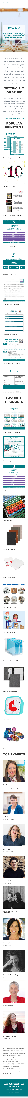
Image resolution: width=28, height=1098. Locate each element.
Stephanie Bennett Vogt (10, 975)
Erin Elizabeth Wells (9, 1036)
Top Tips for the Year (9, 186)
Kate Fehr (6, 785)
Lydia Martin (7, 849)
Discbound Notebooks (10, 691)
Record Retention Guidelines (12, 392)
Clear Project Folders (9, 577)
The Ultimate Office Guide (11, 363)
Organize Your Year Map (10, 334)
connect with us (9, 1071)
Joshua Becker (7, 881)
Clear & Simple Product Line (12, 432)
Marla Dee (6, 817)
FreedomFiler (7, 520)
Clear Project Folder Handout (12, 215)
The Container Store (9, 607)
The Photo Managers (9, 632)
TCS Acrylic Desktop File (10, 661)
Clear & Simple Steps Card (11, 158)
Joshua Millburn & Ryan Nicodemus (10, 912)
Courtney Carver (8, 943)
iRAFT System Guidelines (11, 304)
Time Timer (6, 720)
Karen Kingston (8, 1006)
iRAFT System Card (9, 246)
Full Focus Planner (9, 549)
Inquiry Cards (7, 748)
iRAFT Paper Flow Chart (10, 275)
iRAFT (5, 490)
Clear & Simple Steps (9, 461)
